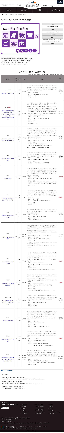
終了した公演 (7, 14)
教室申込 (9, 10)
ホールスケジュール (52, 6)
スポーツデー (11, 5)
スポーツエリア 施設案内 (40, 406)
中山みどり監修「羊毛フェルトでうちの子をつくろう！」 (8, 302)
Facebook (5, 407)
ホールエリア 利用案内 (40, 410)
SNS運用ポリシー (46, 422)
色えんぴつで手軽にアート (8, 93)
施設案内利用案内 (40, 10)
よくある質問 (38, 413)
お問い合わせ (60, 2)
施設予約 (51, 406)
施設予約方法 (45, 5)
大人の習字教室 (7, 178)
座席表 (51, 404)
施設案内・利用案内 (39, 404)
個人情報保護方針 (38, 422)
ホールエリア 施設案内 (40, 409)
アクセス (59, 5)
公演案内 (19, 5)
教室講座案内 (4, 5)
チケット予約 (24, 10)
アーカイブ (52, 413)
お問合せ (51, 410)
